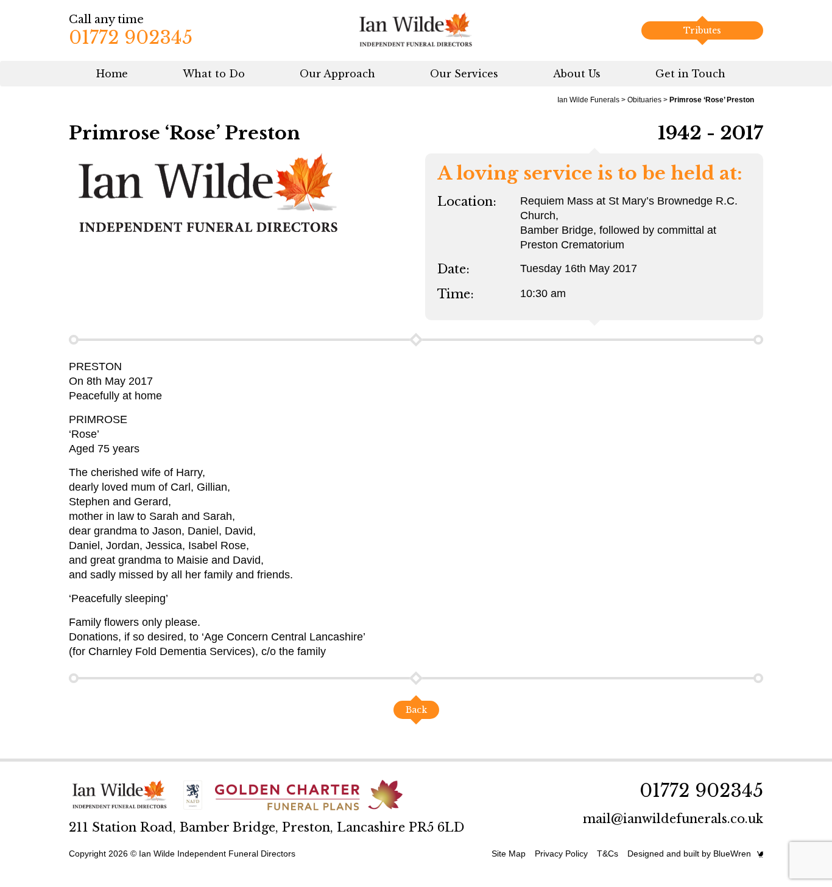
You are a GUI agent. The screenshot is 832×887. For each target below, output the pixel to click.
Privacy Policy (561, 853)
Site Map (509, 853)
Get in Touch (690, 74)
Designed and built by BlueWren (689, 853)
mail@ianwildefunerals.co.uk (673, 819)
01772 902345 (130, 37)
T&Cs (607, 853)
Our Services (464, 74)
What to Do (214, 74)
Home (112, 74)
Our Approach (337, 74)
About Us (577, 74)
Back (416, 709)
